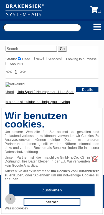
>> (23, 72)
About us (16, 64)
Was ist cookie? (16, 208)
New (39, 59)
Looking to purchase (81, 59)
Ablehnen (52, 201)
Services (54, 59)
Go (62, 49)
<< (9, 72)
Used (26, 59)
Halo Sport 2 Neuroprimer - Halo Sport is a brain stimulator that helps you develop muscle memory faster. (40, 102)
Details (87, 90)
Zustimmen (52, 190)
